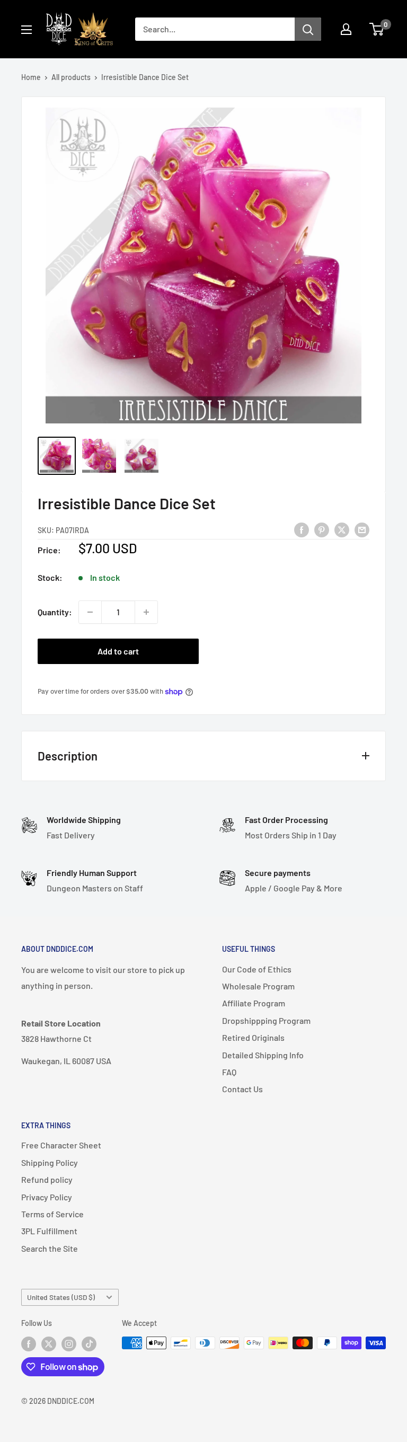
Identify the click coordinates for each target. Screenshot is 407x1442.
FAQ (229, 1072)
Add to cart (118, 651)
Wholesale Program (258, 986)
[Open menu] (26, 29)
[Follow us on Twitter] (48, 1344)
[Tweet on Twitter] (341, 529)
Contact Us (242, 1089)
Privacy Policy (46, 1197)
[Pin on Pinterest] (321, 529)
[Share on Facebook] (301, 529)
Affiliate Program (253, 1003)
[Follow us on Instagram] (68, 1344)
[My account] (346, 29)
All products (71, 77)
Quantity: (55, 612)
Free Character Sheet (61, 1145)
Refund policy (47, 1179)
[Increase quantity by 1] (146, 612)
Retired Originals (253, 1037)
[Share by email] (362, 529)
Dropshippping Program (266, 1020)
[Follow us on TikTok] (89, 1344)
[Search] (308, 29)
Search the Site (49, 1248)
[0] (377, 29)
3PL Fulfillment (49, 1231)
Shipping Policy (49, 1162)
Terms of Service (52, 1214)
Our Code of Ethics (256, 969)
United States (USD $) (61, 1297)
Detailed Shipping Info (263, 1055)
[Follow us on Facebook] (28, 1344)
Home (31, 77)
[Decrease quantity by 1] (90, 612)
